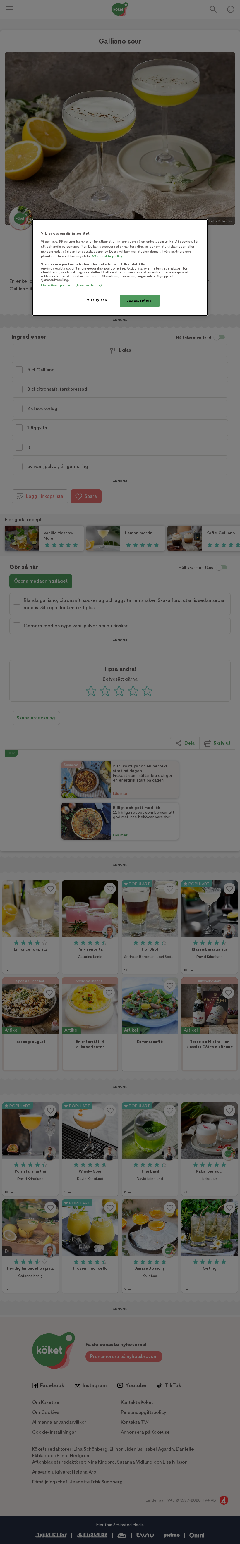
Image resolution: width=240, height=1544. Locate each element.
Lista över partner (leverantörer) (71, 285)
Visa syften (97, 300)
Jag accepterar (139, 300)
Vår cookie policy (107, 256)
